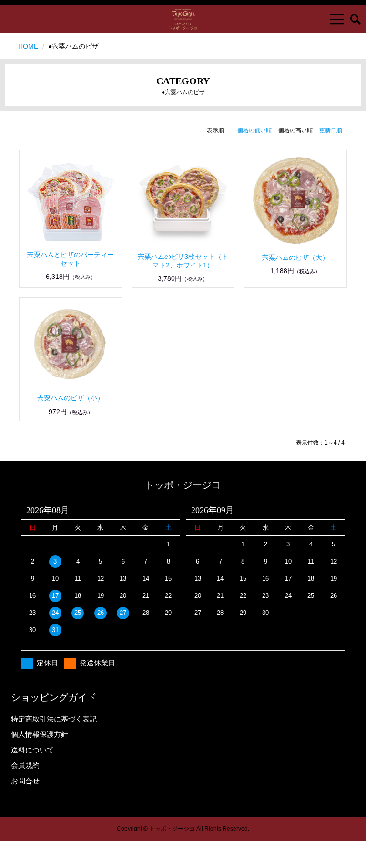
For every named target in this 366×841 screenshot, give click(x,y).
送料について (32, 750)
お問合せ (25, 781)
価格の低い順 (254, 130)
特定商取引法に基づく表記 (54, 719)
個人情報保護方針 (39, 734)
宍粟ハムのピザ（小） (70, 398)
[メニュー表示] (336, 19)
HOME (28, 46)
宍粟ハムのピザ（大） (295, 257)
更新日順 (330, 130)
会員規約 (25, 765)
